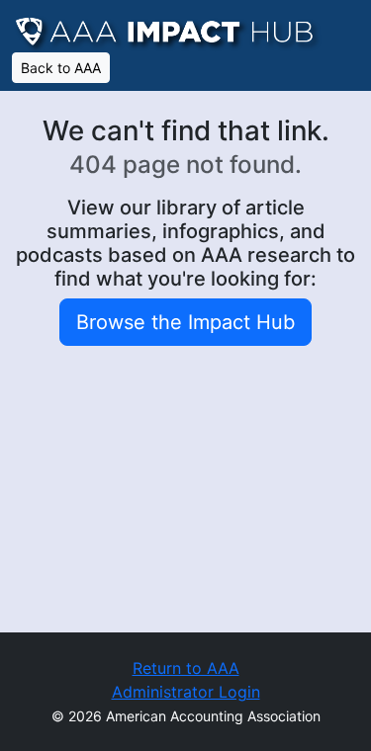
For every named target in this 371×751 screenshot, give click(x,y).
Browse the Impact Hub (185, 322)
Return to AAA (186, 668)
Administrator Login (186, 692)
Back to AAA (61, 67)
